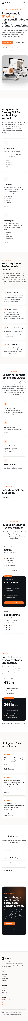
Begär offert (6, 42)
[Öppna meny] (24, 2)
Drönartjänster (5, 978)
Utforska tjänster (20, 42)
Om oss (3, 988)
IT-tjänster (4, 976)
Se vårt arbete (9, 927)
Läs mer (6, 169)
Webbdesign (5, 974)
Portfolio (4, 980)
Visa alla (5, 497)
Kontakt (3, 990)
